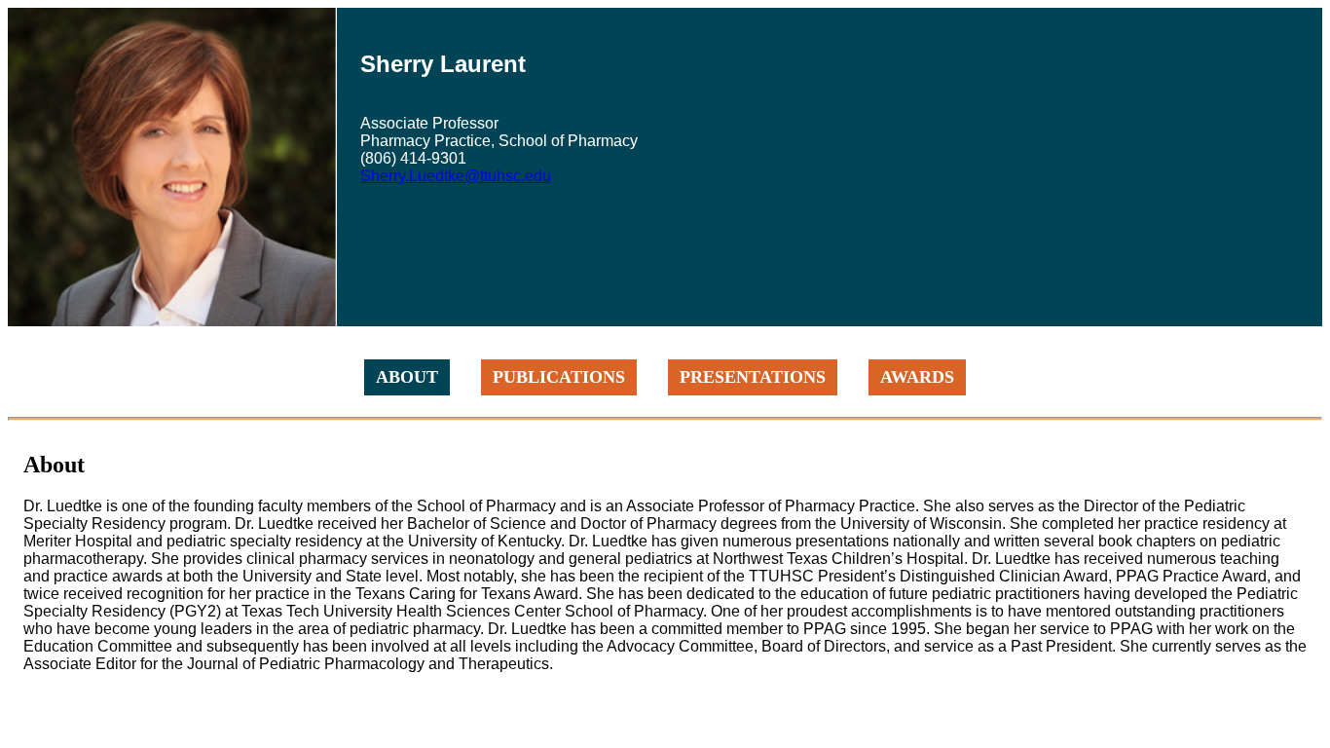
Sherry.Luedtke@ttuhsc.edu (455, 176)
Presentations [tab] (753, 377)
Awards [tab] (917, 377)
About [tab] (407, 377)
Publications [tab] (559, 377)
